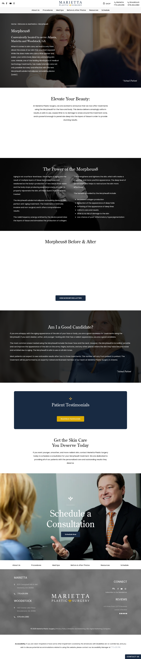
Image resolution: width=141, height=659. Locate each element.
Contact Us (133, 656)
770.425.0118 (22, 593)
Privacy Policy (61, 629)
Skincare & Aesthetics (27, 24)
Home (13, 24)
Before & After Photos (80, 565)
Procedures (36, 565)
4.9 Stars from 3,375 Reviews (115, 606)
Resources (105, 565)
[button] (71, 298)
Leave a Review (120, 610)
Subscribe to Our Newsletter (116, 592)
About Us (16, 565)
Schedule (125, 565)
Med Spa (56, 565)
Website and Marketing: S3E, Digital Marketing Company (89, 629)
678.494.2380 (23, 617)
